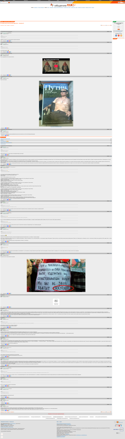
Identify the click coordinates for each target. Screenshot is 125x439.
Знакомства (36, 7)
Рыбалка (92, 7)
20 (103, 25)
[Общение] (52, 6)
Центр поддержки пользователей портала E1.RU (63, 423)
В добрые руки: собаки (74, 7)
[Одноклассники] (9, 75)
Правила (8, 25)
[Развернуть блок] (113, 38)
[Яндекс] (119, 35)
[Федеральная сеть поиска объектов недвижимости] (118, 433)
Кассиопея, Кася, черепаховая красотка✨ (6, 142)
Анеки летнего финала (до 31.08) (5, 138)
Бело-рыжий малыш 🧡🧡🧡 (5, 141)
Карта (48, 7)
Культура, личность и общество (9, 21)
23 (107, 25)
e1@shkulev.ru (67, 434)
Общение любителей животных (58, 7)
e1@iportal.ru (6, 424)
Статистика (12, 25)
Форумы (2, 21)
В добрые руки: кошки (67, 7)
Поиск (5, 25)
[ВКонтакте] (7, 75)
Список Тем (2, 25)
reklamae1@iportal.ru (13, 423)
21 (104, 25)
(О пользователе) (7, 254)
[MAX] (8, 75)
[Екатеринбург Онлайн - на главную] (71, 6)
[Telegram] (10, 75)
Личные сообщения (41, 7)
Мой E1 (114, 21)
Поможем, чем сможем (81, 7)
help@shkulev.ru (69, 424)
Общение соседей (88, 7)
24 (108, 25)
